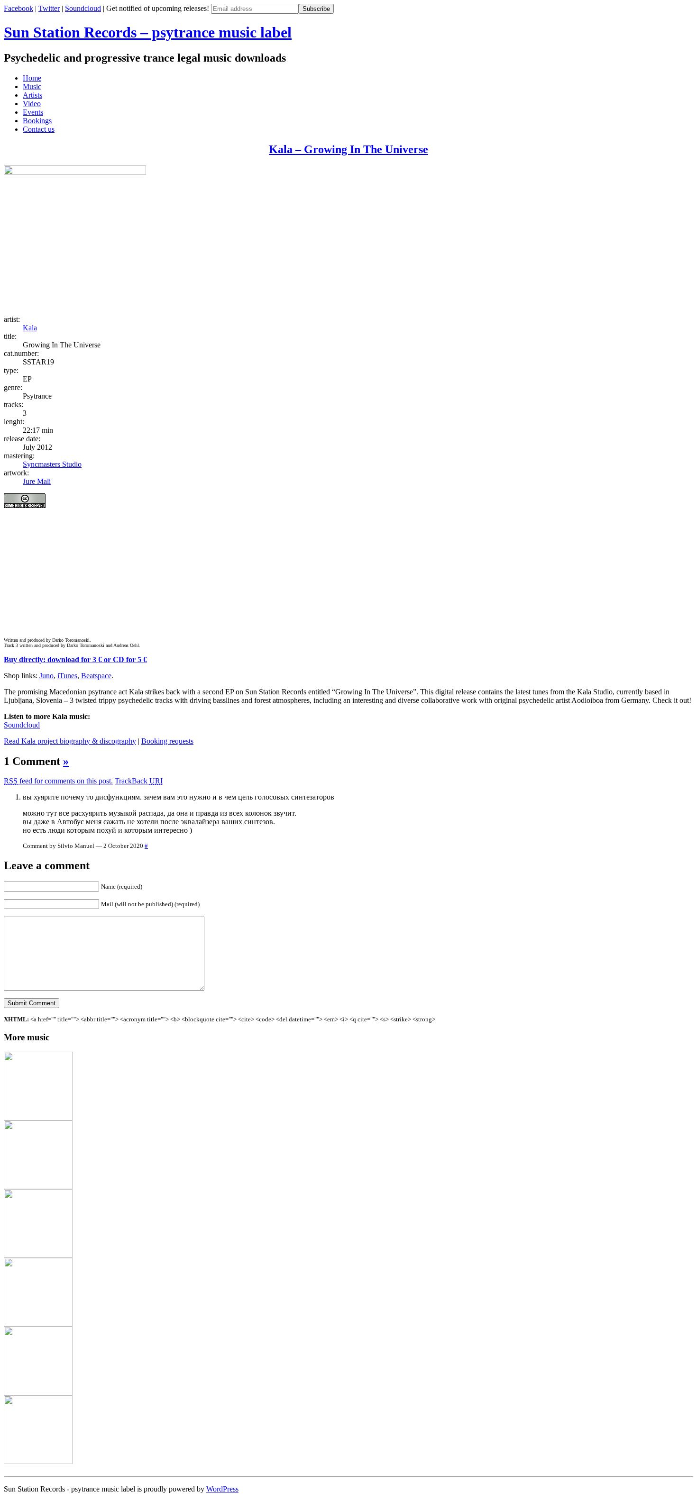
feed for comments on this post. (58, 781)
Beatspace (96, 676)
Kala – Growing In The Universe (348, 149)
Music (32, 86)
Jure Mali (37, 481)
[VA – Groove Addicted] (38, 1187)
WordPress (222, 1489)
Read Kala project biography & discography (70, 741)
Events (33, 112)
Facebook (18, 8)
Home (32, 78)
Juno (46, 676)
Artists (32, 95)
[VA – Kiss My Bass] (38, 1118)
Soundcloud (83, 8)
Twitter (49, 8)
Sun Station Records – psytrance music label (148, 32)
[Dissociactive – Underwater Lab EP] (38, 1255)
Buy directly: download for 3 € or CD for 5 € (75, 659)
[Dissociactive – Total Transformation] (38, 1461)
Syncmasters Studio (52, 464)
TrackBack (139, 781)
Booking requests (167, 741)
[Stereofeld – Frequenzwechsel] (38, 1393)
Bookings (37, 121)
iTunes (67, 676)
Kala (30, 328)
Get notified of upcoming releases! (158, 8)
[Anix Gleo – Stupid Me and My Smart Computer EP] (38, 1324)
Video (32, 104)
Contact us (39, 129)
